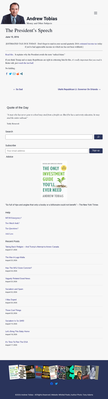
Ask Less (9, 233)
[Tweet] (10, 73)
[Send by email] (14, 73)
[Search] (98, 136)
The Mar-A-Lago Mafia (15, 257)
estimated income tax (88, 43)
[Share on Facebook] (6, 73)
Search (9, 131)
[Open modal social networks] (21, 73)
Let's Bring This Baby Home (17, 331)
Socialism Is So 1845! (14, 321)
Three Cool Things (13, 310)
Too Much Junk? (12, 223)
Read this (9, 54)
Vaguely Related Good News (17, 278)
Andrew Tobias (42, 19)
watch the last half (25, 62)
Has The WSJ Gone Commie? (18, 268)
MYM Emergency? (13, 217)
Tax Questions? (11, 228)
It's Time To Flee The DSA (16, 342)
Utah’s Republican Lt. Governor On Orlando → (79, 89)
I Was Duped (10, 299)
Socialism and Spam (14, 289)
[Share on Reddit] (17, 73)
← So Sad (18, 89)
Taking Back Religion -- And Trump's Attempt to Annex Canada (32, 247)
